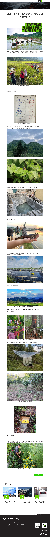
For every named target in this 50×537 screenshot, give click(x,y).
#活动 (30, 20)
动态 (14, 522)
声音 (14, 525)
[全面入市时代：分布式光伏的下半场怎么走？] (9, 492)
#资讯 (28, 20)
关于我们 (4, 522)
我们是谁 (4, 524)
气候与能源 (9, 524)
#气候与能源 (25, 20)
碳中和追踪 (22, 524)
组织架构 (18, 524)
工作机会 (18, 525)
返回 (38, 474)
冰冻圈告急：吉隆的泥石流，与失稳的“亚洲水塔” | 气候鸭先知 (25, 502)
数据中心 (22, 525)
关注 (8, 522)
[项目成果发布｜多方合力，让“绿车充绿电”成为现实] (40, 492)
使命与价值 (4, 525)
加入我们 (18, 522)
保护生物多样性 (10, 525)
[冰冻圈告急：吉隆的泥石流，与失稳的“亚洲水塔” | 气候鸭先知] (25, 492)
